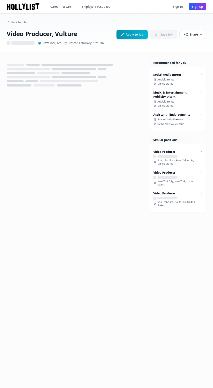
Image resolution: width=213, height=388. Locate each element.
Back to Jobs (19, 22)
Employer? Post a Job (96, 7)
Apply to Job (135, 34)
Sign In (178, 7)
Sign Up (197, 7)
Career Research (61, 7)
